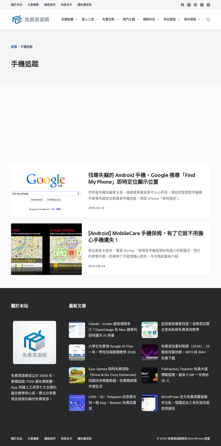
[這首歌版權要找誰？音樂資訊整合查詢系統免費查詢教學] (150, 330)
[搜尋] (208, 19)
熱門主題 (129, 19)
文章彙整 (33, 4)
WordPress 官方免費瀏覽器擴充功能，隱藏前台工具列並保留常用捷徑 (185, 403)
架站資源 (170, 19)
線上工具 (88, 19)
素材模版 (190, 19)
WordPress (196, 438)
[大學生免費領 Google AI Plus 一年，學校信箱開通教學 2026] (77, 352)
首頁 (14, 47)
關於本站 (16, 4)
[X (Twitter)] (189, 4)
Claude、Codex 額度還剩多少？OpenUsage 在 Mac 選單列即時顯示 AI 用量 (112, 330)
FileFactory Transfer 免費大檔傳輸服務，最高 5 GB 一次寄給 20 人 (185, 375)
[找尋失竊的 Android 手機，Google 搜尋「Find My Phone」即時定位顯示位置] (46, 191)
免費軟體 (67, 19)
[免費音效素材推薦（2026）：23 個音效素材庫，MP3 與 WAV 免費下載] (150, 352)
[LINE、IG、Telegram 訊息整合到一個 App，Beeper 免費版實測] (77, 403)
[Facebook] (182, 4)
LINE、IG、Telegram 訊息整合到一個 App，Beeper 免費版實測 (112, 403)
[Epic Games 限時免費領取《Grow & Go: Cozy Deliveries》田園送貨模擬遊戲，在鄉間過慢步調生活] (77, 375)
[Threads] (208, 4)
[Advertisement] (110, 126)
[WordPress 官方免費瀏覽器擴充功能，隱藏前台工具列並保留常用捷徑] (150, 403)
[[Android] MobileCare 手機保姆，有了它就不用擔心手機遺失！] (46, 249)
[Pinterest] (195, 4)
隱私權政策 (84, 4)
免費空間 (108, 19)
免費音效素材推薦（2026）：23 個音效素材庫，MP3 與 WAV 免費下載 (185, 352)
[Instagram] (202, 4)
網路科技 (149, 19)
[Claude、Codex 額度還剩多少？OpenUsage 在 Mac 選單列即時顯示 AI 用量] (77, 330)
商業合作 (66, 4)
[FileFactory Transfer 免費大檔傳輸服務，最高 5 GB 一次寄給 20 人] (150, 375)
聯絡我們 (49, 4)
